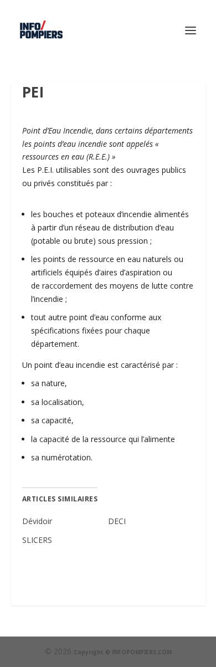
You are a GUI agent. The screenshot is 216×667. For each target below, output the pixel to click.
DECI (117, 521)
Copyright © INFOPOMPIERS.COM (123, 652)
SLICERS (37, 540)
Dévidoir (37, 521)
